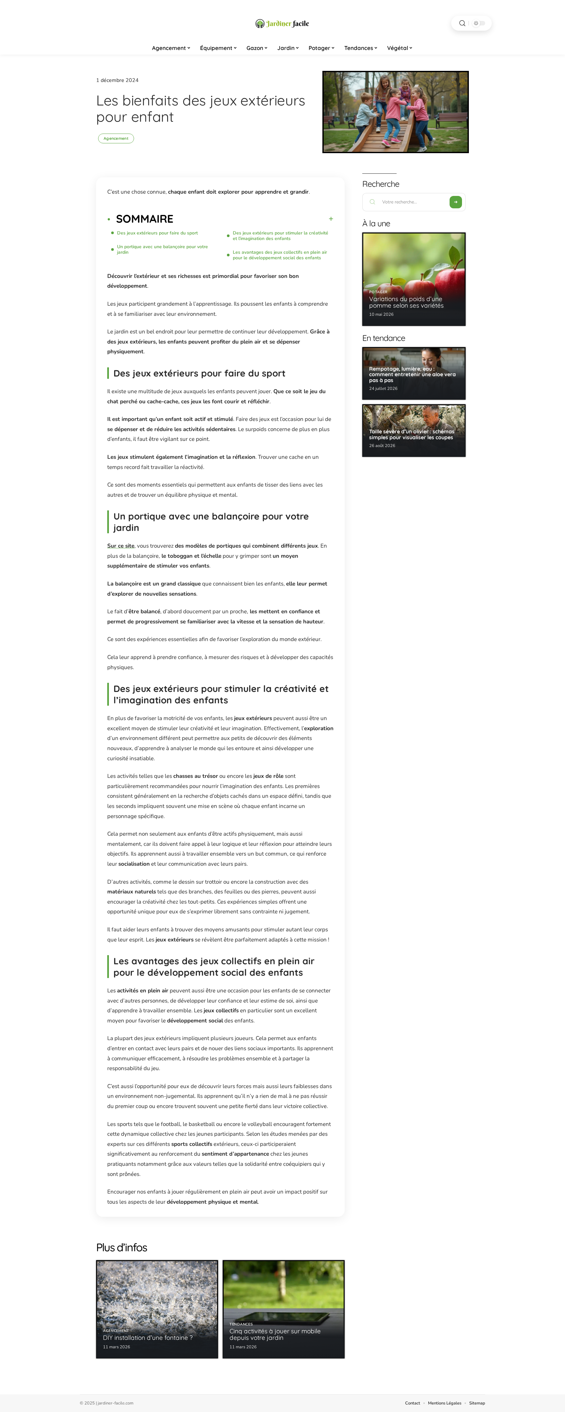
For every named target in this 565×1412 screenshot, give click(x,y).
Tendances (241, 1324)
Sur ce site (120, 546)
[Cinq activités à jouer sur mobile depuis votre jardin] (283, 1309)
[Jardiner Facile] (282, 23)
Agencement (116, 138)
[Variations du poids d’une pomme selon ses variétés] (414, 279)
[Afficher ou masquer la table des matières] (253, 219)
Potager (378, 292)
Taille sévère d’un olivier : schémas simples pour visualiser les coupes (411, 434)
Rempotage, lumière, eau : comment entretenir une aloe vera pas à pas (412, 374)
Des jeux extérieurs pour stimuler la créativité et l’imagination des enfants (280, 236)
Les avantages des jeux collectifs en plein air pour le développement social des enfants (280, 255)
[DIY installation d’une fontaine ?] (157, 1309)
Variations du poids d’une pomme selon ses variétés (406, 302)
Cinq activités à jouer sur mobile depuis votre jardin (275, 1334)
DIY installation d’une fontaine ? (148, 1337)
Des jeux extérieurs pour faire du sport (157, 233)
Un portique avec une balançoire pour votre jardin (162, 249)
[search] (462, 23)
